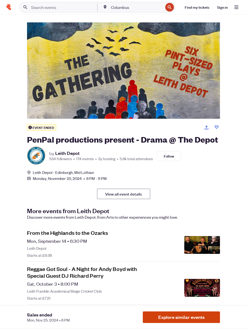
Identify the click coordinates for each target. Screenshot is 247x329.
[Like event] (216, 127)
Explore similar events (181, 317)
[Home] (9, 7)
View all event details (123, 194)
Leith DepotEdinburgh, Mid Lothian (63, 172)
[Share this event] (206, 127)
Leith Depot (67, 153)
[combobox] (136, 7)
